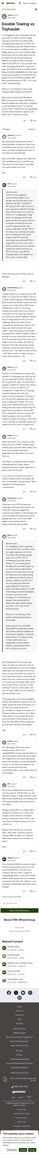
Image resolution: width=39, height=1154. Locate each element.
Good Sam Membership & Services (19, 1063)
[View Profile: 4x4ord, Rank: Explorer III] (4, 956)
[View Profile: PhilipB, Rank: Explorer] (4, 437)
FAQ (19, 1019)
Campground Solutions (19, 1067)
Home (19, 1007)
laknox (9, 535)
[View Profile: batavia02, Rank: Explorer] (4, 964)
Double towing (13, 955)
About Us (19, 1011)
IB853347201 (22, 982)
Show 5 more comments (12, 897)
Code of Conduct (19, 1029)
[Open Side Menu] (3, 3)
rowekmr (21, 974)
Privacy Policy (21, 1109)
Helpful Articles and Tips (19, 1073)
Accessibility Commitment (21, 1126)
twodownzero (12, 498)
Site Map (19, 1023)
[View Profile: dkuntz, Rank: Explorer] (4, 16)
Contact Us (19, 1015)
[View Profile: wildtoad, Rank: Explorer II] (4, 859)
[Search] (20, 3)
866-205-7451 (21, 1086)
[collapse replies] (19, 134)
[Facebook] (8, 992)
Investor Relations (22, 1118)
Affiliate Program (19, 1033)
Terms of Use (21, 1122)
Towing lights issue (15, 979)
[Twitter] (16, 992)
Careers (21, 1097)
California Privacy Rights (22, 1113)
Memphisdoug (12, 287)
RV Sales (19, 1051)
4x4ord (21, 958)
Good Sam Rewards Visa (19, 1041)
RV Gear (19, 1055)
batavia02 (22, 966)
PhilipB (9, 435)
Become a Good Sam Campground (19, 1037)
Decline (23, 1150)
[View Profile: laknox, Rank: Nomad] (4, 536)
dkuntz (10, 15)
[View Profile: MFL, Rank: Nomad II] (4, 785)
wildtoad (10, 858)
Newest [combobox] (32, 129)
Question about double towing (20, 963)
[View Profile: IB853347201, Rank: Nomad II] (4, 980)
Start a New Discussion (19, 910)
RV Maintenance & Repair (19, 1059)
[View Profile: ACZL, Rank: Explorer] (4, 185)
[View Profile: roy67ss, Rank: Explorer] (4, 948)
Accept (32, 1150)
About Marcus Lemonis (19, 1045)
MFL (8, 784)
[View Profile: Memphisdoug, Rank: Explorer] (4, 289)
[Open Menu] (36, 9)
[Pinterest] (19, 998)
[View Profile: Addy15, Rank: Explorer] (4, 742)
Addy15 (9, 741)
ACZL (9, 184)
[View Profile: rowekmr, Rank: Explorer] (4, 972)
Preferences (11, 1150)
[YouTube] (23, 992)
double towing (13, 947)
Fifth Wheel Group (10, 9)
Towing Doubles (13, 971)
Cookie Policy (25, 1140)
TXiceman (10, 135)
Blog (13, 1097)
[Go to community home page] (11, 3)
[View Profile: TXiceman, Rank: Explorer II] (4, 137)
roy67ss (21, 950)
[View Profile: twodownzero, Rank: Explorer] (4, 499)
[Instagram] (30, 992)
